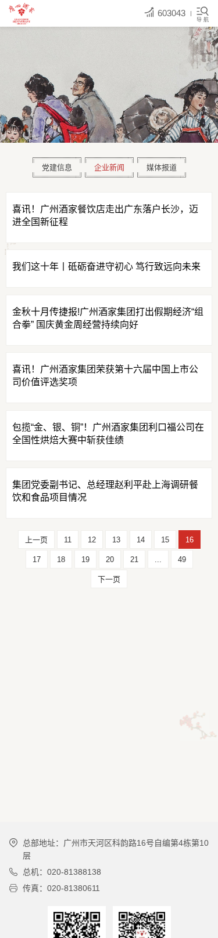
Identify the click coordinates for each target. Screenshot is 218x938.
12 (92, 539)
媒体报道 (161, 167)
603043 (171, 13)
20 (110, 559)
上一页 (36, 539)
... (158, 559)
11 (68, 539)
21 (134, 559)
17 (37, 559)
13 (116, 539)
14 (141, 539)
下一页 (109, 579)
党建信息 (57, 167)
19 (85, 559)
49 (182, 559)
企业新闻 (109, 167)
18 (61, 559)
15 (165, 539)
